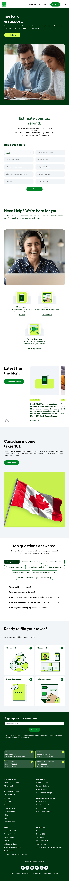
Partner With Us (9, 834)
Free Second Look (42, 805)
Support (39, 830)
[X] (27, 868)
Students (7, 798)
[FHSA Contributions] (42, 178)
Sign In (57, 4)
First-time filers (9, 795)
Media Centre (9, 837)
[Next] (8, 420)
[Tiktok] (46, 868)
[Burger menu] (65, 4)
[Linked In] (32, 868)
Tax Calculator (41, 837)
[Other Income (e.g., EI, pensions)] (14, 171)
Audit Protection (42, 808)
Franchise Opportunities (13, 847)
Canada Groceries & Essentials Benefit (50, 847)
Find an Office (41, 834)
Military (6, 815)
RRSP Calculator (42, 841)
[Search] (45, 4)
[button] (55, 4)
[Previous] (5, 420)
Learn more (11, 462)
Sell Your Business (10, 844)
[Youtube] (37, 868)
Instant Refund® (42, 782)
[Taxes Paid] (7, 178)
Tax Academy (9, 851)
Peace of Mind (41, 801)
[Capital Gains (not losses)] (43, 150)
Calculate (34, 189)
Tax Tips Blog (41, 844)
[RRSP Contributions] (42, 171)
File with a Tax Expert (11, 782)
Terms (18, 873)
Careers (7, 841)
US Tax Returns (9, 811)
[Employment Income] (10, 157)
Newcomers (8, 805)
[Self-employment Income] (12, 164)
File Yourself (8, 786)
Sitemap (56, 873)
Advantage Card (42, 789)
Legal (12, 873)
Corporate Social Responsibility (15, 854)
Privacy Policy (26, 873)
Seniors (6, 818)
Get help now (12, 35)
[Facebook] (23, 868)
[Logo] (4, 4)
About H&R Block (10, 830)
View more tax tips (14, 381)
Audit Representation (43, 811)
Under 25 (7, 801)
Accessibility (47, 873)
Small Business (9, 808)
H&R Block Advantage (44, 793)
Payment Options (42, 786)
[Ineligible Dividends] (42, 164)
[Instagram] (42, 868)
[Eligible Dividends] (41, 157)
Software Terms (36, 873)
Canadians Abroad (10, 822)
